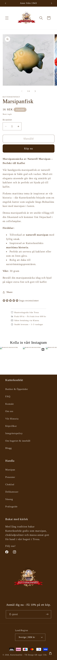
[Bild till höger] (35, 91)
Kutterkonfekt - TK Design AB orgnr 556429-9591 (32, 655)
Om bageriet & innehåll (17, 440)
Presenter (10, 477)
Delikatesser (11, 491)
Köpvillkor (11, 426)
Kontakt (9, 404)
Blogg (8, 448)
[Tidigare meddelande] (5, 3)
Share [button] (9, 292)
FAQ (7, 396)
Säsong (9, 499)
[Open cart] (50, 653)
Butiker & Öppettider (16, 389)
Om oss (9, 411)
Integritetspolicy (14, 433)
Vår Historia (11, 418)
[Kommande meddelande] (51, 3)
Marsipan (10, 469)
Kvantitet (7, 119)
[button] (7, 18)
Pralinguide (11, 506)
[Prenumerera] (47, 614)
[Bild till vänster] (22, 91)
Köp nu (28, 148)
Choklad (9, 484)
